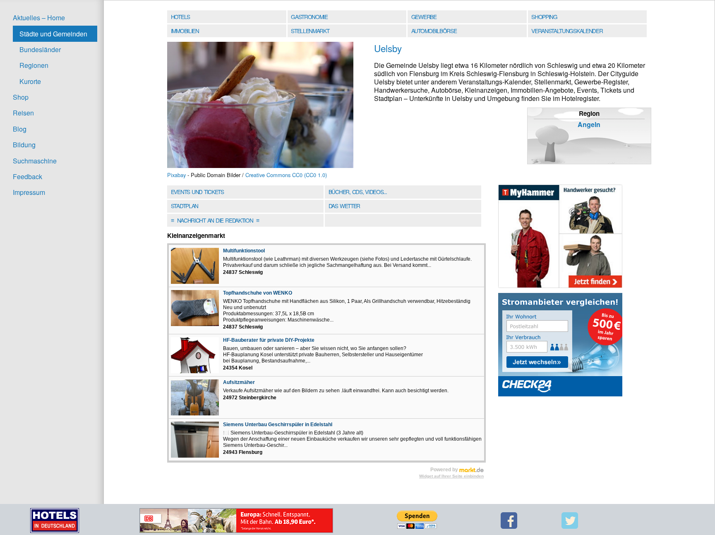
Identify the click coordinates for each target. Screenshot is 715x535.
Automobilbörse (434, 30)
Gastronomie (309, 16)
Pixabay (176, 175)
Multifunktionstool (244, 251)
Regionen (33, 65)
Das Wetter (344, 206)
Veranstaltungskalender (566, 30)
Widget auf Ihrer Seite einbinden (451, 476)
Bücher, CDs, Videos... (358, 191)
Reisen (23, 113)
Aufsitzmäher (239, 382)
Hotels (180, 16)
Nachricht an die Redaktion (215, 220)
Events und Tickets (197, 191)
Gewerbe (424, 16)
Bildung (24, 144)
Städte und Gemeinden (53, 33)
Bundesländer (40, 49)
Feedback (27, 176)
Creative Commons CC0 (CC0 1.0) (286, 175)
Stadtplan (184, 206)
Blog (19, 129)
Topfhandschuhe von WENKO (257, 293)
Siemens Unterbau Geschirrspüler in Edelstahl (277, 424)
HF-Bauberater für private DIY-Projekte (268, 340)
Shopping (544, 16)
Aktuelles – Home (39, 17)
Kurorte (30, 81)
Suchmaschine (35, 161)
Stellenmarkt (310, 30)
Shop (21, 97)
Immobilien (185, 30)
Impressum (29, 192)
